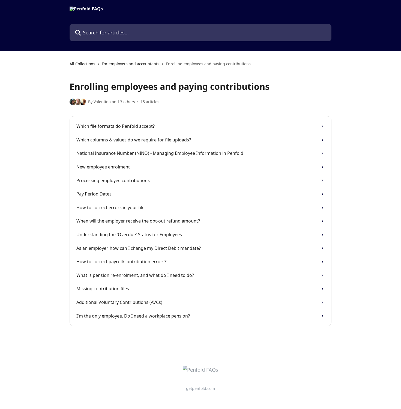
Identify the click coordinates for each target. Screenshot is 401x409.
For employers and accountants (130, 63)
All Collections (82, 63)
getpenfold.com (200, 388)
